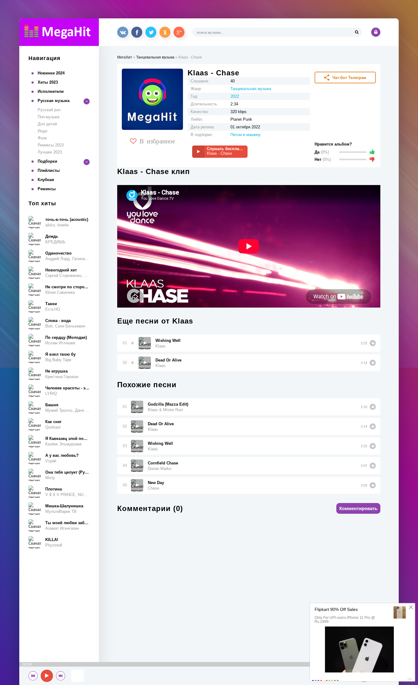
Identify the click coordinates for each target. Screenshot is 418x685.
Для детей (47, 124)
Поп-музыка (48, 117)
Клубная (46, 179)
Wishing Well (168, 340)
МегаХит (124, 57)
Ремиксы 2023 (51, 145)
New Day (156, 482)
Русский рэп (49, 110)
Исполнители (51, 91)
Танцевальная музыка (155, 57)
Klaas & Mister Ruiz (165, 409)
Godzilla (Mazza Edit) (168, 404)
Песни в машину (245, 134)
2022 (234, 96)
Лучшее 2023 (50, 152)
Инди (42, 131)
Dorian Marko (159, 468)
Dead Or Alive (168, 360)
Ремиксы (47, 189)
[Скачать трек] (373, 343)
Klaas (160, 346)
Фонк (42, 138)
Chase (153, 488)
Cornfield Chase (163, 463)
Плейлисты (49, 170)
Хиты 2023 (48, 82)
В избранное (157, 141)
